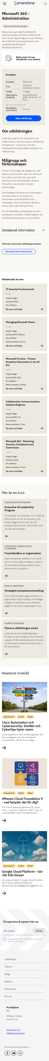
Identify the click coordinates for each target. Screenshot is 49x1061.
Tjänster (8, 966)
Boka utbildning (23, 118)
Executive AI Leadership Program (19, 509)
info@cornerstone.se (16, 1033)
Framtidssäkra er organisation (23, 553)
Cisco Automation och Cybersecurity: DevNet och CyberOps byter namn (21, 726)
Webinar (8, 981)
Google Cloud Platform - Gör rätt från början (22, 873)
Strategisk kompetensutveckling (24, 590)
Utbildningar (10, 959)
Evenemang (10, 988)
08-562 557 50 (13, 1030)
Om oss (8, 996)
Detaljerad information (18, 230)
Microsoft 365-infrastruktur (18, 251)
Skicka (39, 930)
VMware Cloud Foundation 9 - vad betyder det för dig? (22, 800)
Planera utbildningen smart (21, 628)
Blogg (7, 974)
